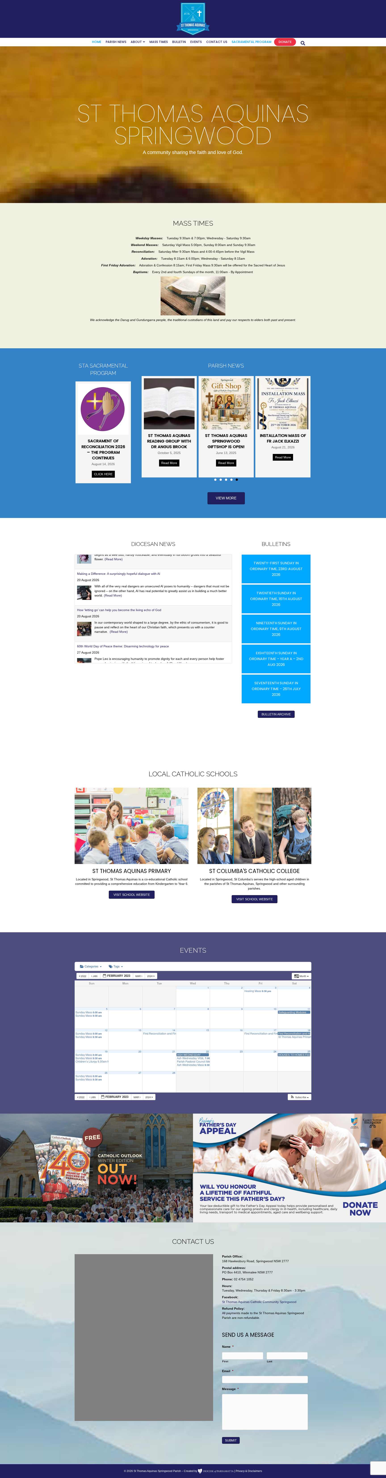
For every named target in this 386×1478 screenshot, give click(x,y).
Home (96, 42)
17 (275, 1030)
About (136, 42)
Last (270, 1361)
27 (139, 1072)
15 (207, 1030)
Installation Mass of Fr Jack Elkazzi (184, 438)
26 (106, 1072)
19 (106, 1051)
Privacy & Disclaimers (249, 1471)
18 (309, 1030)
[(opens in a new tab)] (183, 403)
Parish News (116, 42)
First (225, 1361)
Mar (138, 976)
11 (309, 1009)
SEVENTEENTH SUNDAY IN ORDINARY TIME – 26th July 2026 (276, 688)
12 (106, 1030)
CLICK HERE (103, 474)
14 (173, 1030)
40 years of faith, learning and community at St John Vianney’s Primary (127, 632)
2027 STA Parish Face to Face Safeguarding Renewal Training (240, 444)
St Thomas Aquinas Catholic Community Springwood (259, 1302)
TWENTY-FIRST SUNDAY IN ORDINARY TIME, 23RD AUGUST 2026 (276, 568)
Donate (285, 42)
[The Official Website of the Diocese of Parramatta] (216, 1471)
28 (173, 1072)
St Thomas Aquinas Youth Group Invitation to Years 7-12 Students (297, 444)
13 (139, 1030)
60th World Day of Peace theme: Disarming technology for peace (123, 596)
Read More (183, 457)
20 (139, 1051)
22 (207, 1051)
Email (227, 1371)
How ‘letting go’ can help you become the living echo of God (119, 560)
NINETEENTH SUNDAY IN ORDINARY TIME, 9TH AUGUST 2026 (276, 628)
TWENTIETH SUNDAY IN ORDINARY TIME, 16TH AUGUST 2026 (276, 598)
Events (196, 42)
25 (309, 1051)
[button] (215, 479)
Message (230, 1389)
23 (241, 1051)
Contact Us (216, 42)
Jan (95, 976)
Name (227, 1346)
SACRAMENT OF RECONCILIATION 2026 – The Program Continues (103, 449)
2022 (83, 976)
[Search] (303, 43)
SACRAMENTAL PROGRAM (251, 42)
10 (275, 1009)
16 (241, 1030)
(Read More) (119, 582)
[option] (96, 1168)
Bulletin (179, 42)
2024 (150, 976)
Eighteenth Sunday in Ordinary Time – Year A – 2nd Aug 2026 (276, 658)
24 (275, 1051)
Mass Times (158, 42)
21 (173, 1051)
